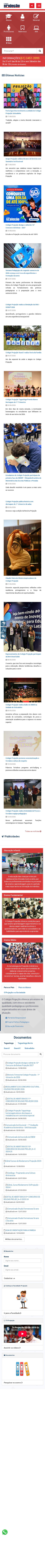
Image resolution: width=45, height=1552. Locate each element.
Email (6, 1266)
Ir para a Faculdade (12, 1313)
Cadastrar (8, 1278)
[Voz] (3, 630)
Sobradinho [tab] (29, 1048)
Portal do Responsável (16, 1018)
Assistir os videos (11, 1348)
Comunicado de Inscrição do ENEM (21, 1137)
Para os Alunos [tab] (24, 987)
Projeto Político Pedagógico (18, 1022)
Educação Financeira (14, 1026)
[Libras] (3, 623)
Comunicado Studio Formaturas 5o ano (23, 1209)
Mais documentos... (15, 1239)
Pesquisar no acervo (12, 1383)
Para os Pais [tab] (9, 987)
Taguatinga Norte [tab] (25, 1043)
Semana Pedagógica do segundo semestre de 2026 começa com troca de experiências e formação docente (22, 273)
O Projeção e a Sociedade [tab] (14, 993)
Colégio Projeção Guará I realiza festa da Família (23, 353)
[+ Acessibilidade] (3, 636)
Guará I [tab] (7, 1048)
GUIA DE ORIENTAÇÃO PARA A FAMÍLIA (21, 1230)
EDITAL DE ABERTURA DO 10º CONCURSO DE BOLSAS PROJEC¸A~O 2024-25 (21, 1149)
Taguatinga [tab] (9, 1043)
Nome (6, 1257)
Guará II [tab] (17, 1048)
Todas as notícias (32, 831)
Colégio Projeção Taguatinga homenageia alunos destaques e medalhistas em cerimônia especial (20, 1113)
